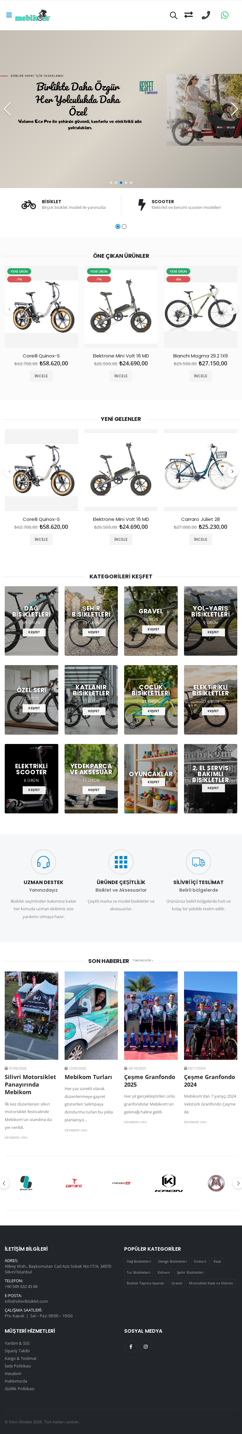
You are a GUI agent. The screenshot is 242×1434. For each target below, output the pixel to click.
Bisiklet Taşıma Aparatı (145, 1283)
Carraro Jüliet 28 (200, 519)
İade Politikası (18, 1366)
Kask (217, 1261)
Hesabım (13, 1373)
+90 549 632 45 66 (21, 1286)
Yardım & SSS (17, 1343)
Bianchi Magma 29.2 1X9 (200, 356)
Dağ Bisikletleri (139, 1261)
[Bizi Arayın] (206, 15)
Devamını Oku (16, 1137)
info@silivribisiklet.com (26, 1301)
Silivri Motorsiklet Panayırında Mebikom (30, 1084)
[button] (173, 16)
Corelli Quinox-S (41, 356)
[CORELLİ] (74, 1183)
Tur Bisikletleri (139, 1272)
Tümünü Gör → (143, 960)
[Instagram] (146, 1346)
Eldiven (164, 1272)
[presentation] (9, 309)
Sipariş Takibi (17, 1351)
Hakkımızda (16, 1381)
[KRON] (121, 1183)
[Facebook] (131, 1346)
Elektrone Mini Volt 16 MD (121, 356)
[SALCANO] (216, 1183)
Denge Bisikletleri (172, 1261)
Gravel (176, 1283)
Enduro (200, 1261)
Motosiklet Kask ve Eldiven (211, 1283)
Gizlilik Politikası (19, 1388)
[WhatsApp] (224, 15)
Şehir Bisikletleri (190, 1272)
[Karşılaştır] (188, 15)
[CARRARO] (26, 1183)
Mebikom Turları (88, 1077)
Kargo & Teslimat (21, 1358)
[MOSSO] (168, 1183)
